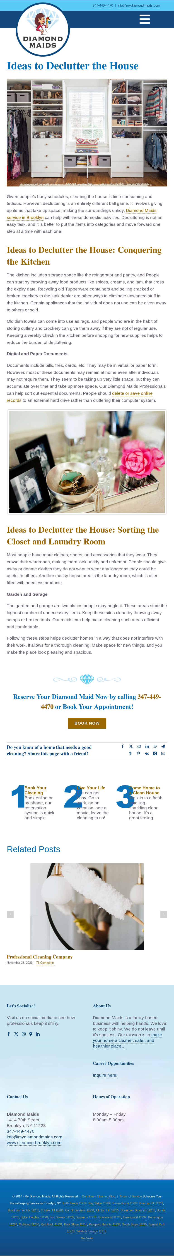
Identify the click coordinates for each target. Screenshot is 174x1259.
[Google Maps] (30, 1034)
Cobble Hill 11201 (52, 1210)
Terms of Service (130, 1196)
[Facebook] (123, 746)
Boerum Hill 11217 (151, 1203)
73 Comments (45, 962)
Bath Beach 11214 (75, 1203)
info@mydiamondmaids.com (139, 5)
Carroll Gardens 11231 (79, 1210)
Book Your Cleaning (35, 790)
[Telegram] (163, 746)
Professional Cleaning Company (40, 956)
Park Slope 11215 (75, 1224)
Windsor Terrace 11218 (91, 1231)
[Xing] (155, 753)
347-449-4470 (103, 5)
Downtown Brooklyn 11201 (138, 1210)
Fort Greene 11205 (62, 1217)
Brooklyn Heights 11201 (23, 1210)
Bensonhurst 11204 (125, 1203)
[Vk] (147, 753)
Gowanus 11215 (86, 1217)
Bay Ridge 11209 (99, 1203)
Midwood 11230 (29, 1224)
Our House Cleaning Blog (98, 1196)
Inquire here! (105, 1075)
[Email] (163, 753)
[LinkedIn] (147, 746)
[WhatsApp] (155, 746)
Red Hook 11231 (51, 1224)
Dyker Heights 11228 (34, 1217)
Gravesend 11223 (109, 1217)
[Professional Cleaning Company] (87, 906)
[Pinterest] (138, 753)
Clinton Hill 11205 (107, 1210)
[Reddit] (139, 746)
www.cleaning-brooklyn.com (34, 1142)
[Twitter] (16, 1034)
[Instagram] (24, 1034)
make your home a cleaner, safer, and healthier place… (127, 1040)
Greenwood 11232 (134, 1217)
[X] (131, 746)
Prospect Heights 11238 (104, 1224)
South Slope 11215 (134, 1224)
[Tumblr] (130, 753)
